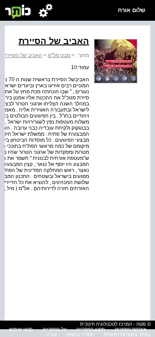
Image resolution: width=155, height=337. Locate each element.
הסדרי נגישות (80, 334)
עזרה (52, 334)
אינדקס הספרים (130, 329)
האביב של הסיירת (22, 55)
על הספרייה (54, 329)
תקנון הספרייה (90, 329)
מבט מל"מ (59, 55)
